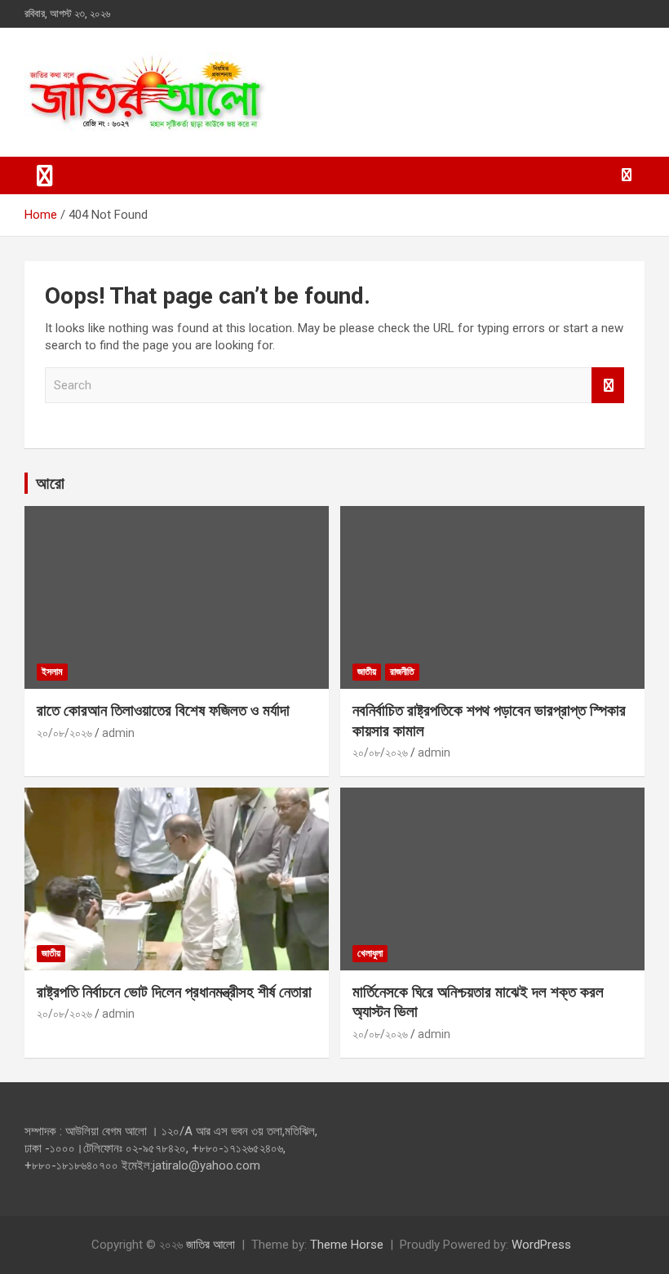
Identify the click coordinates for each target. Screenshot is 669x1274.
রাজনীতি (402, 671)
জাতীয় (366, 671)
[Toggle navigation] (44, 175)
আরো (50, 483)
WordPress (541, 1244)
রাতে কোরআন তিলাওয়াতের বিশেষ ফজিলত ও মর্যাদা (163, 710)
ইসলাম (52, 671)
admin (118, 732)
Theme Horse (346, 1244)
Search (607, 385)
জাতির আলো (210, 1244)
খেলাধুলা (370, 953)
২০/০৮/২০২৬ (64, 732)
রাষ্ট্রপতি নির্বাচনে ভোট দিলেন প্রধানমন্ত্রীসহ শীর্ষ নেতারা (174, 992)
